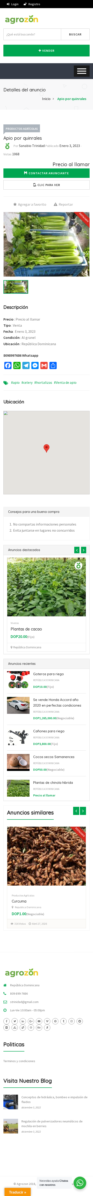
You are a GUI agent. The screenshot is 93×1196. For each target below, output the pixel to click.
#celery (27, 382)
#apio (15, 382)
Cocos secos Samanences (53, 757)
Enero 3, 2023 (69, 145)
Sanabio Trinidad (32, 145)
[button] (46, 185)
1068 (15, 154)
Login (15, 4)
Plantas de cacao (26, 629)
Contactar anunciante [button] (49, 173)
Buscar (75, 34)
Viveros (15, 623)
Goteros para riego (48, 674)
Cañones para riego (49, 731)
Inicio (46, 98)
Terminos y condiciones (19, 1061)
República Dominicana (46, 680)
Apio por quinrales (71, 98)
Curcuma (19, 901)
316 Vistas (20, 923)
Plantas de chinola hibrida (53, 782)
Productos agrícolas (22, 129)
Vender (47, 51)
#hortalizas (43, 382)
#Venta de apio (65, 382)
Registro (34, 4)
